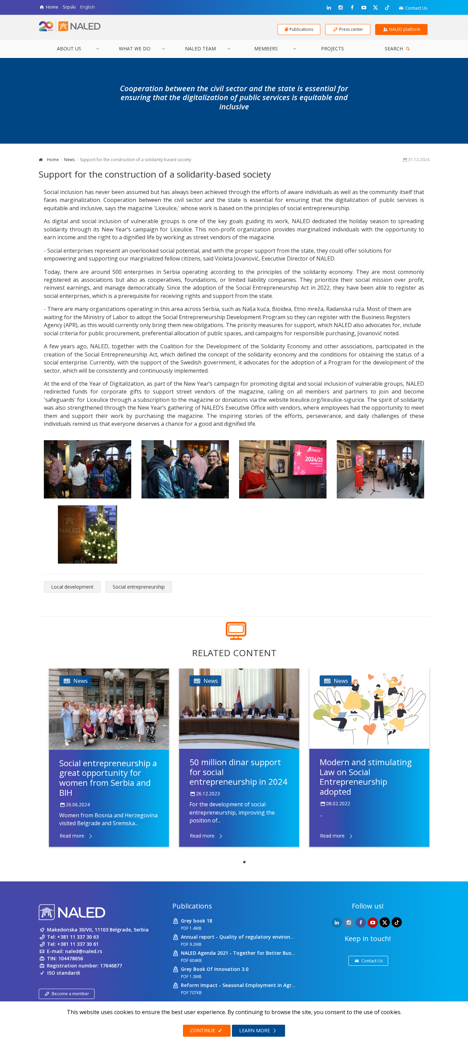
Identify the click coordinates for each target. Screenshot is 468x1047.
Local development (72, 586)
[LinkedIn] (329, 7)
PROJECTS (332, 48)
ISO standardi (63, 973)
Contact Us (416, 8)
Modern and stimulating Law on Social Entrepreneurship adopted (366, 776)
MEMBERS (266, 48)
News (69, 160)
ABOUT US (69, 48)
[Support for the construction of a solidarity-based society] (87, 469)
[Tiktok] (387, 7)
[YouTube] (364, 7)
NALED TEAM (200, 48)
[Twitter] (375, 7)
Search (394, 48)
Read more (72, 835)
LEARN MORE (255, 1030)
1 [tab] (244, 862)
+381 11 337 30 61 (78, 944)
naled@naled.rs (83, 951)
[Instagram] (340, 7)
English (87, 7)
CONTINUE (203, 1030)
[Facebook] (352, 7)
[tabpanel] (109, 758)
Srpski (69, 7)
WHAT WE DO (134, 48)
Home (52, 160)
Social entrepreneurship (139, 586)
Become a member (70, 994)
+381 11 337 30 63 (78, 937)
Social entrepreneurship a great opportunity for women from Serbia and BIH (108, 777)
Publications (192, 906)
